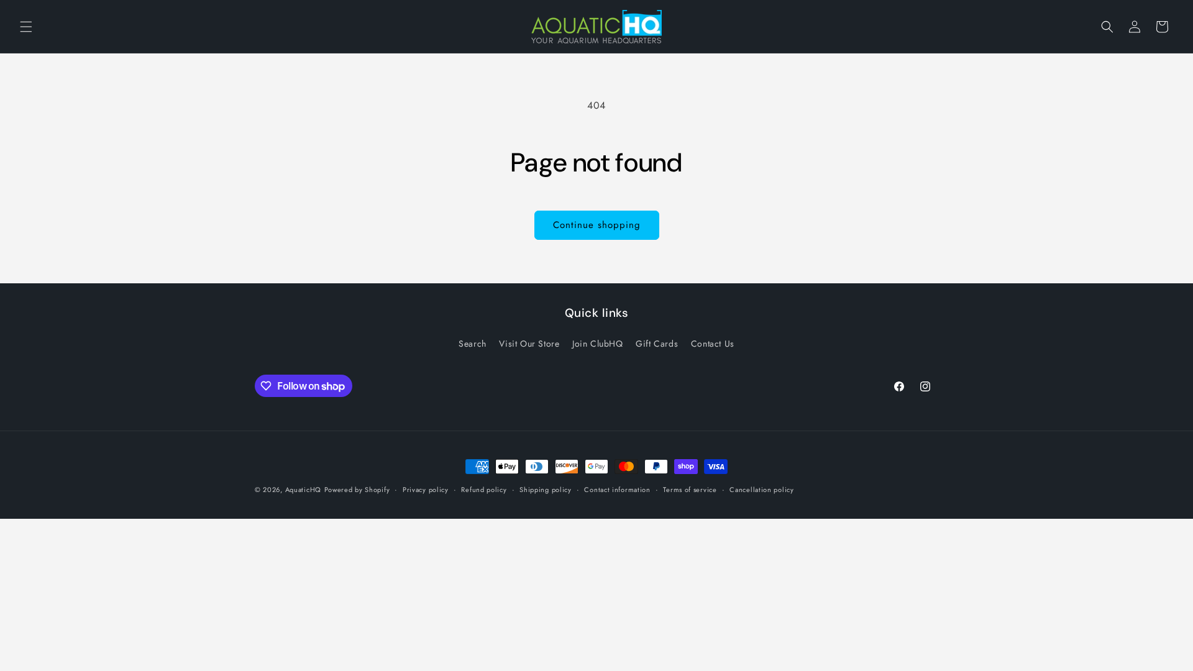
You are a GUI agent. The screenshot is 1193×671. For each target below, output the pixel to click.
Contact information (617, 490)
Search (473, 343)
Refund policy (483, 490)
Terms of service (689, 490)
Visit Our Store (529, 343)
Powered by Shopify (357, 490)
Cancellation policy (761, 490)
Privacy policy (426, 490)
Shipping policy (545, 490)
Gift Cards (657, 343)
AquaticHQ (303, 490)
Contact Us (712, 343)
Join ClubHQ (597, 343)
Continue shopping (597, 225)
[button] (26, 26)
